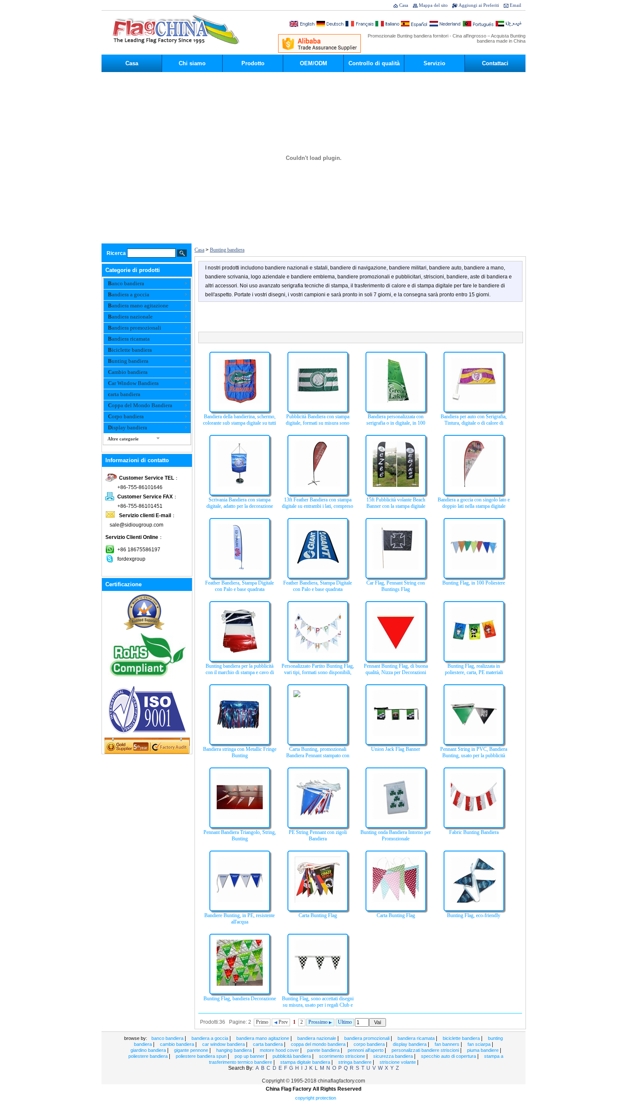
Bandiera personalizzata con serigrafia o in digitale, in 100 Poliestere (395, 423)
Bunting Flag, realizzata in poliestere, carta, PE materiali (474, 669)
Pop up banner (250, 1056)
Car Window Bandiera (133, 383)
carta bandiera (124, 394)
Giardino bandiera (149, 1050)
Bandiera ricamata (129, 339)
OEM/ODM (313, 63)
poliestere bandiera (148, 1056)
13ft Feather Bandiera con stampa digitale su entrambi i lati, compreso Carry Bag (317, 506)
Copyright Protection (315, 1097)
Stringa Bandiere (355, 1062)
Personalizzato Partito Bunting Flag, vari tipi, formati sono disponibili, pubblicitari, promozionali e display (318, 672)
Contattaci (495, 63)
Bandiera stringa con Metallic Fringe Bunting (239, 752)
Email (515, 5)
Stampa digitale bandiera (305, 1062)
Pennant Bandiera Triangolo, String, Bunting (239, 835)
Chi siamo (192, 63)
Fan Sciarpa (479, 1044)
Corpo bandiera (126, 416)
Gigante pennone (191, 1050)
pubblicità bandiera (292, 1056)
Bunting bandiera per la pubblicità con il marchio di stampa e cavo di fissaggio (240, 672)
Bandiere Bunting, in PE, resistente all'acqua (239, 918)
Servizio (434, 63)
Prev (282, 1022)
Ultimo (345, 1022)
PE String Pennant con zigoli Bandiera (318, 835)
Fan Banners (448, 1044)
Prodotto (252, 63)
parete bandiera (324, 1050)
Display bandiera (127, 427)
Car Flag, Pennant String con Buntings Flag (395, 586)
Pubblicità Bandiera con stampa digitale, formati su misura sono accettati (317, 423)
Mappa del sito (433, 5)
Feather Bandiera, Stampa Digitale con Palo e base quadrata (239, 586)
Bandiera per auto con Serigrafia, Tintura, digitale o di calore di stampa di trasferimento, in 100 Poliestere (474, 426)
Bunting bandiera (128, 361)
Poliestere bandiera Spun (202, 1056)
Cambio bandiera (128, 372)
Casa (403, 5)
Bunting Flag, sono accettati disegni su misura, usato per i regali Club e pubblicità (318, 1005)
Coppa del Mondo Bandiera (140, 405)
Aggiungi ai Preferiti (479, 5)
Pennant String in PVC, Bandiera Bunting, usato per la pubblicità (473, 752)
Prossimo (318, 1022)
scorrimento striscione (342, 1056)
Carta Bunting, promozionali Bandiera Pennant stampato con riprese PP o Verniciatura (317, 755)
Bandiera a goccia (128, 294)
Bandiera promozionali (134, 327)
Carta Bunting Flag (318, 915)
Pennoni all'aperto (366, 1050)
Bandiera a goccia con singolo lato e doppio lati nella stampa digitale (474, 503)
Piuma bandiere (483, 1050)
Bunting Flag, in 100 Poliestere (473, 583)
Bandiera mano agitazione (138, 305)
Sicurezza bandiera (393, 1056)
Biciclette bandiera (130, 350)
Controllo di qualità (374, 63)
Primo (262, 1022)
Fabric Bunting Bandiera (474, 832)
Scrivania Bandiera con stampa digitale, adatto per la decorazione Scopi (239, 506)
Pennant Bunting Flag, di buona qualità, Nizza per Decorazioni (396, 669)
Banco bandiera (126, 283)
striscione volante (398, 1062)
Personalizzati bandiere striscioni (426, 1050)
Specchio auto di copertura (449, 1056)
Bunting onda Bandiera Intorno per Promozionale (395, 835)
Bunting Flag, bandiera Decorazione (239, 999)
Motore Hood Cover (280, 1050)
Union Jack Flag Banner (395, 749)
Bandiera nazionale (130, 316)
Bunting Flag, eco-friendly (473, 915)
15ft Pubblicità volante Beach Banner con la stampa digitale (395, 503)
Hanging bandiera (234, 1050)
